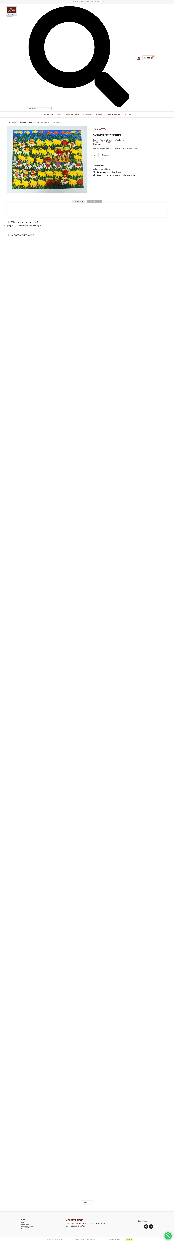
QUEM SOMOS (88, 115)
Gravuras (22, 123)
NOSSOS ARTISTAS (71, 115)
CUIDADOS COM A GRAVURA (108, 115)
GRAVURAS (56, 115)
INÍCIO (46, 115)
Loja (16, 123)
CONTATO (127, 115)
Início (11, 123)
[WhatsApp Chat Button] (168, 1235)
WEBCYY (129, 1239)
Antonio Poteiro (33, 123)
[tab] (78, 201)
